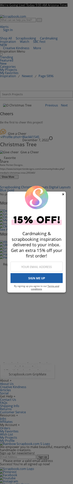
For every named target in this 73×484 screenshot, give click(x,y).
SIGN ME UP (36, 278)
